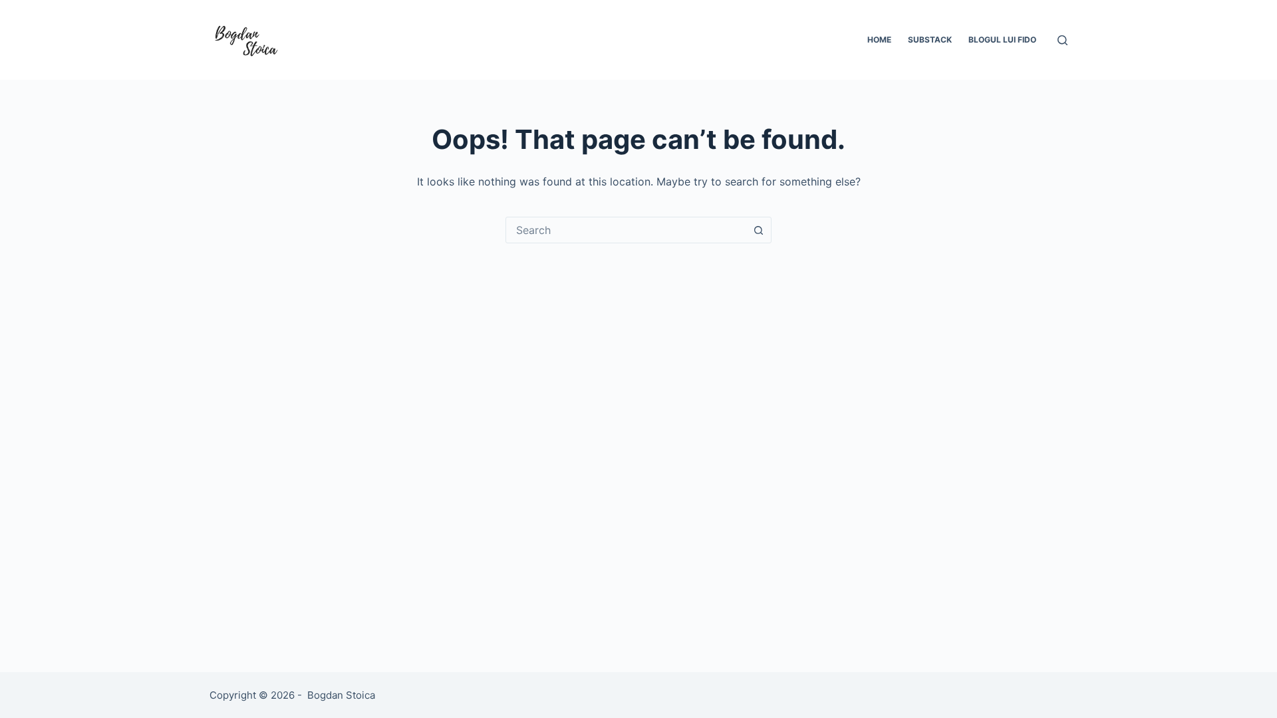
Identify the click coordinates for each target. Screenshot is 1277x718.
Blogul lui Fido (1002, 40)
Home (879, 40)
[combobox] (626, 230)
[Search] (1062, 40)
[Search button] (758, 230)
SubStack (930, 40)
